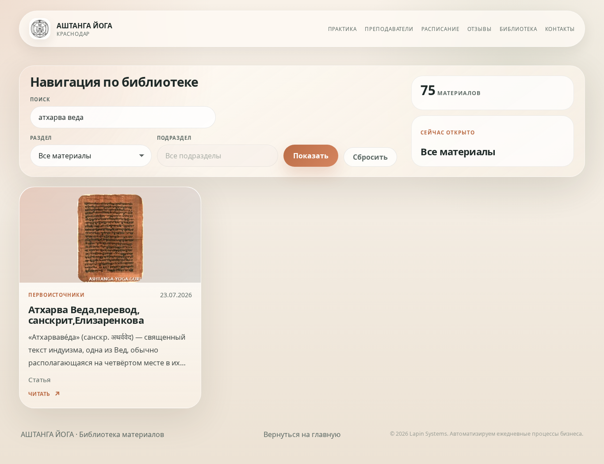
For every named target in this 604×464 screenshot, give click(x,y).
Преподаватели (389, 29)
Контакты (560, 29)
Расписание (440, 29)
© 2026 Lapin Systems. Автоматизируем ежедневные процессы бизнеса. (486, 433)
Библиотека (518, 29)
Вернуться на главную (302, 434)
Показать (311, 156)
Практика (342, 29)
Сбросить (370, 157)
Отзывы (479, 29)
